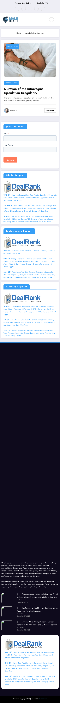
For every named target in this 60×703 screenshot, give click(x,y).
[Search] (51, 19)
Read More (50, 110)
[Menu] (43, 19)
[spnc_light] (57, 19)
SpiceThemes (43, 699)
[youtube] (43, 9)
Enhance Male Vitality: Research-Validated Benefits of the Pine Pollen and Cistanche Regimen (37, 623)
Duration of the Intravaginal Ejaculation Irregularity (24, 91)
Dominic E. (14, 110)
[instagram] (36, 9)
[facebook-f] (17, 9)
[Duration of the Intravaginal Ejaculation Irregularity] (30, 59)
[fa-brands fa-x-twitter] (23, 9)
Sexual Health (11, 83)
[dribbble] (30, 9)
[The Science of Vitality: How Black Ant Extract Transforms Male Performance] (6, 611)
